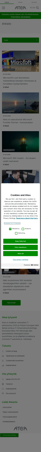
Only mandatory (20, 247)
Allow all (20, 254)
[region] (20, 226)
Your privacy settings (20, 260)
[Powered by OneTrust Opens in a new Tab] (31, 265)
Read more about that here (27, 218)
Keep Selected (20, 241)
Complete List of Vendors (12, 223)
